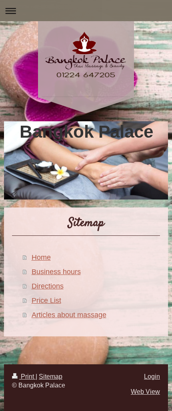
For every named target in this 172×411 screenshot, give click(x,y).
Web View (145, 391)
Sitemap (50, 376)
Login (152, 376)
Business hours (56, 272)
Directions (48, 286)
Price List (46, 300)
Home (41, 257)
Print (27, 376)
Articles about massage (69, 315)
